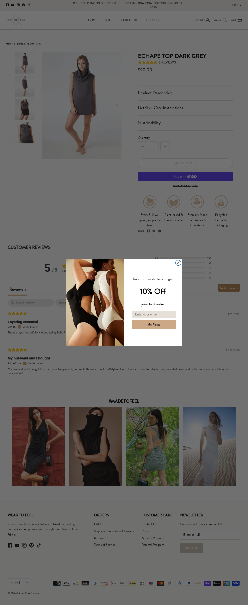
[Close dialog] (178, 263)
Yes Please (154, 324)
